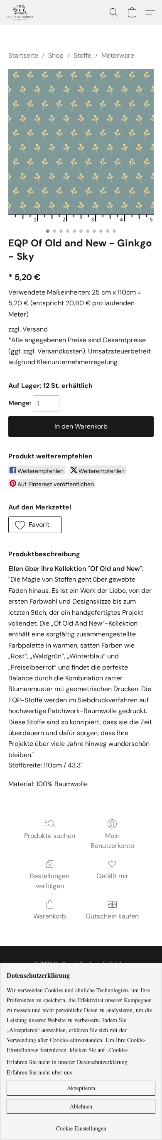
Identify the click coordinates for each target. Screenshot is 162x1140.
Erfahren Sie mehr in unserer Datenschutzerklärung (67, 1062)
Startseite (23, 55)
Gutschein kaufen (112, 916)
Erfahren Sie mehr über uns (39, 1072)
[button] (21, 12)
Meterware (117, 55)
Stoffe (82, 55)
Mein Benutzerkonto (112, 840)
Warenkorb (49, 916)
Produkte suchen (49, 835)
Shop (56, 55)
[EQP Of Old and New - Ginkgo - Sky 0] (81, 146)
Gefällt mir (112, 876)
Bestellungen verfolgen (49, 881)
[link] (81, 1125)
